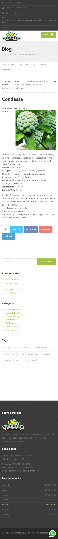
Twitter (17, 229)
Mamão (21, 354)
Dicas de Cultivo (13, 309)
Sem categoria (12, 330)
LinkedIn (8, 236)
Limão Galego (12, 283)
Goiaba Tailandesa (41, 348)
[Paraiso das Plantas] (15, 36)
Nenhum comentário (37, 81)
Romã (26, 360)
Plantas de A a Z (33, 85)
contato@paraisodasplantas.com (24, 471)
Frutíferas (19, 85)
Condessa (7, 88)
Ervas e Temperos (14, 316)
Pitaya (17, 360)
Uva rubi (9, 286)
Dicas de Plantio (13, 313)
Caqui (16, 348)
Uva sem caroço (13, 290)
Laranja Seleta (9, 354)
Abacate (7, 348)
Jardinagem (11, 323)
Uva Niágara (11, 293)
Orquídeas (7, 360)
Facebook (31, 229)
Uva (33, 360)
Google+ (45, 229)
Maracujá (46, 354)
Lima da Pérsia (12, 279)
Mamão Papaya (33, 354)
